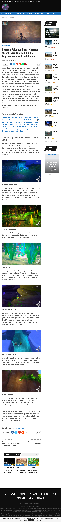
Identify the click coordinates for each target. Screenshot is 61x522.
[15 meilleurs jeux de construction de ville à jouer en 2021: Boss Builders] (9, 462)
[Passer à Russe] (7, 1)
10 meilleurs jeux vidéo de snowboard (34, 442)
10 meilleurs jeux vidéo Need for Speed (56, 123)
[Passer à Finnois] (12, 1)
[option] (52, 163)
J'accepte (31, 520)
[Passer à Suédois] (28, 1)
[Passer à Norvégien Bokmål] (20, 1)
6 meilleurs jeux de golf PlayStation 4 (55, 89)
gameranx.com (20, 428)
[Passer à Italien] (18, 1)
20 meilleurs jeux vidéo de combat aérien (51, 32)
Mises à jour (40, 498)
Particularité (27, 14)
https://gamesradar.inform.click (20, 508)
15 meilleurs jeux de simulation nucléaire (55, 66)
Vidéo (55, 494)
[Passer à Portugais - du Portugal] (36, 1)
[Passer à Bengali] (33, 1)
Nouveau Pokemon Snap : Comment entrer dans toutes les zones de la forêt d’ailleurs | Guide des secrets (11, 444)
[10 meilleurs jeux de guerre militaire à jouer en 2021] (48, 111)
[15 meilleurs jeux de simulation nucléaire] (48, 66)
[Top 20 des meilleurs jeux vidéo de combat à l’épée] (48, 42)
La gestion (17, 14)
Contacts (4, 1)
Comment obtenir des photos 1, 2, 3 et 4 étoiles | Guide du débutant (20, 118)
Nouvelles (8, 14)
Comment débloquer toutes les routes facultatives (21, 126)
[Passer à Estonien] (10, 1)
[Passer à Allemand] (39, 1)
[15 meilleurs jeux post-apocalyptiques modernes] (48, 133)
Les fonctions (38, 14)
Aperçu (31, 498)
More (47, 14)
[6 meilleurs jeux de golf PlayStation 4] (48, 88)
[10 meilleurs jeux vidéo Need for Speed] (48, 123)
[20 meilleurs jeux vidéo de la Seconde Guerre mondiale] (48, 99)
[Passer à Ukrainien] (31, 1)
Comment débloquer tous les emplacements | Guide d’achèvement (19, 120)
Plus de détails (38, 520)
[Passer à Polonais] (23, 1)
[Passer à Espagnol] (26, 1)
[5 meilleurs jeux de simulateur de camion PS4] (48, 54)
